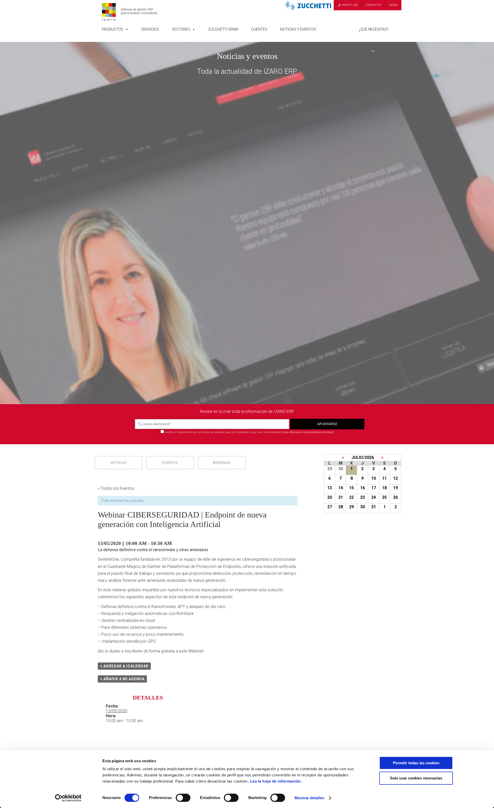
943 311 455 (350, 5)
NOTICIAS (118, 463)
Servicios (150, 29)
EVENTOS (170, 463)
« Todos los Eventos (116, 488)
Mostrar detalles (309, 798)
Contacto (373, 5)
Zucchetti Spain (223, 29)
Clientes (259, 29)
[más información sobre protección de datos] (308, 432)
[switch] (183, 798)
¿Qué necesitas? (374, 29)
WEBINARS (222, 463)
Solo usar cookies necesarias (416, 778)
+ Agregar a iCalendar (124, 666)
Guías (393, 5)
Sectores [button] (181, 29)
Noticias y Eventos (298, 29)
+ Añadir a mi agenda (122, 679)
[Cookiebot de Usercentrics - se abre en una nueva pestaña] (68, 798)
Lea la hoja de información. (276, 781)
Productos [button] (112, 29)
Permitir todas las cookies (416, 763)
